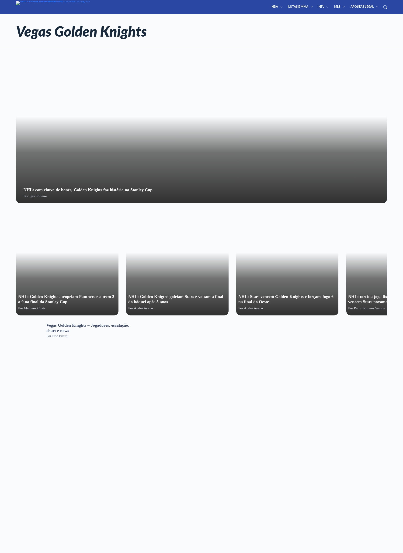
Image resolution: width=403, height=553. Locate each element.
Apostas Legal (362, 6)
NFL (321, 6)
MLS (337, 6)
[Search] (385, 7)
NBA (274, 6)
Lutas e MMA (298, 6)
